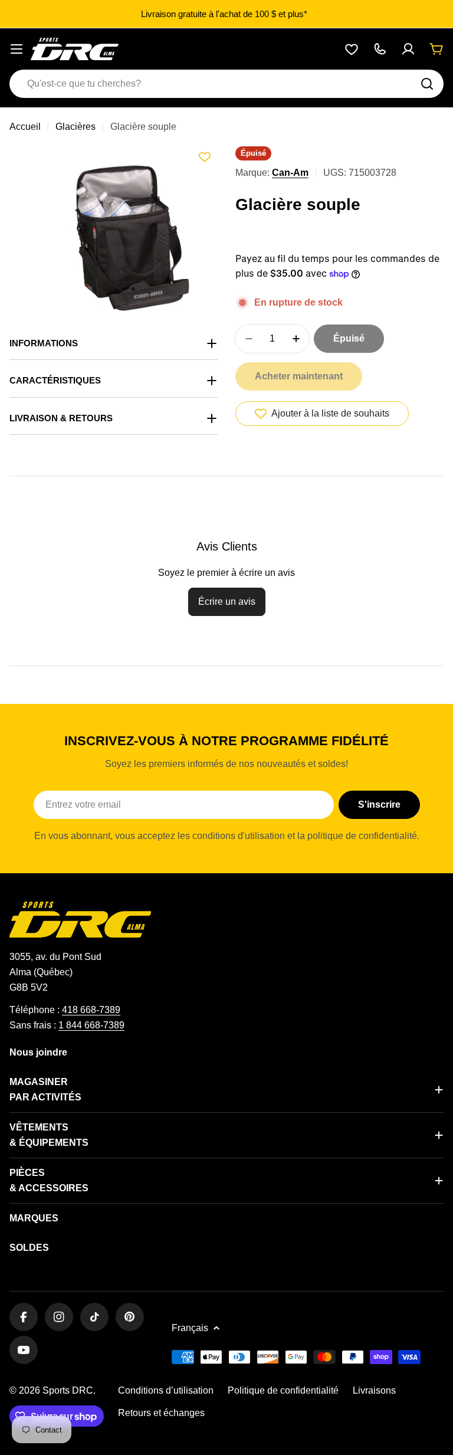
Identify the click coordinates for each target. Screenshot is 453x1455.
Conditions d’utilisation (166, 1390)
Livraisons (374, 1390)
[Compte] (408, 49)
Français (190, 1328)
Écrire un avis (226, 602)
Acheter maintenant (299, 376)
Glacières (75, 127)
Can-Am (290, 173)
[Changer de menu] (16, 49)
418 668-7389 (91, 1010)
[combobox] (226, 84)
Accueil (25, 127)
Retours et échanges (161, 1413)
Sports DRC (67, 1390)
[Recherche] (427, 84)
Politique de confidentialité (283, 1390)
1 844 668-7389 (91, 1025)
